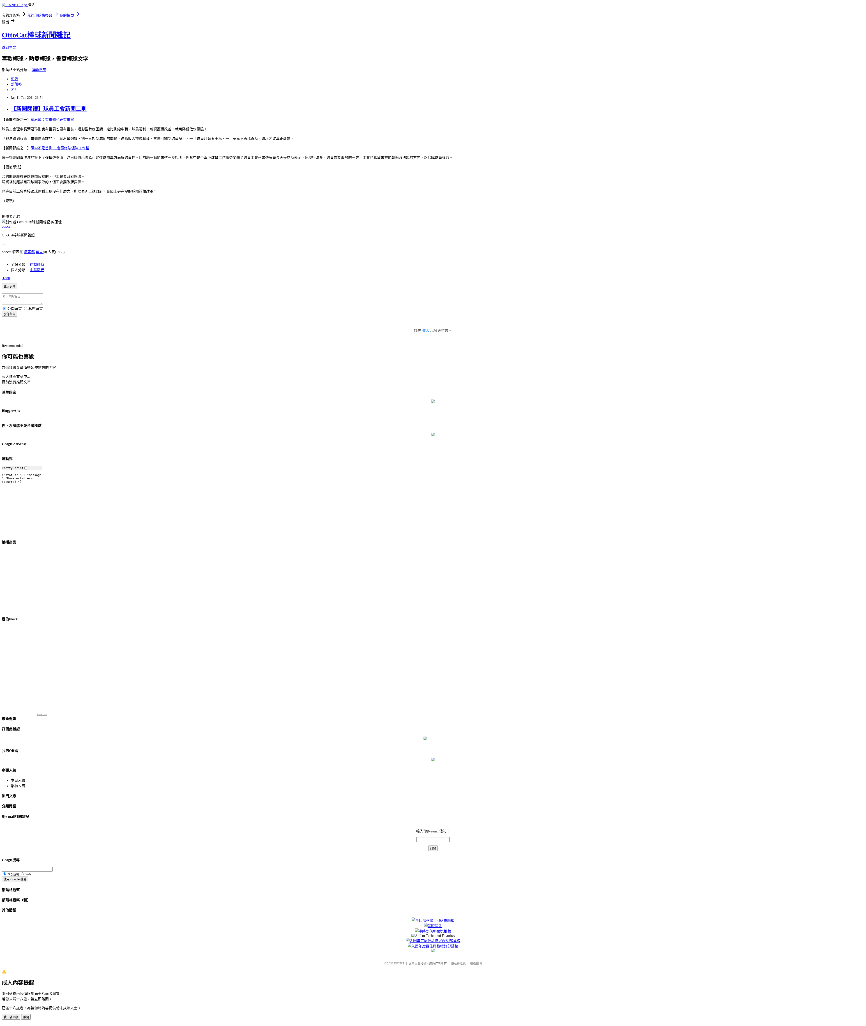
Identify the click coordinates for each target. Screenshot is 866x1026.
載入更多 (9, 286)
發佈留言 (9, 314)
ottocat (6, 226)
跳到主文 (9, 47)
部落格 (16, 84)
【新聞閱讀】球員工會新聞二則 (49, 109)
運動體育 (39, 70)
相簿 (14, 79)
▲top (6, 278)
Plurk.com (42, 714)
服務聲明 (476, 963)
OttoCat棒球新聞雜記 (36, 35)
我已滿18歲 (11, 1017)
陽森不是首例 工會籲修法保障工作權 (60, 148)
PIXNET (399, 963)
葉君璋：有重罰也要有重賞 (52, 120)
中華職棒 (37, 270)
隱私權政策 (458, 963)
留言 (39, 252)
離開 (26, 1017)
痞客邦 (29, 252)
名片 (14, 90)
